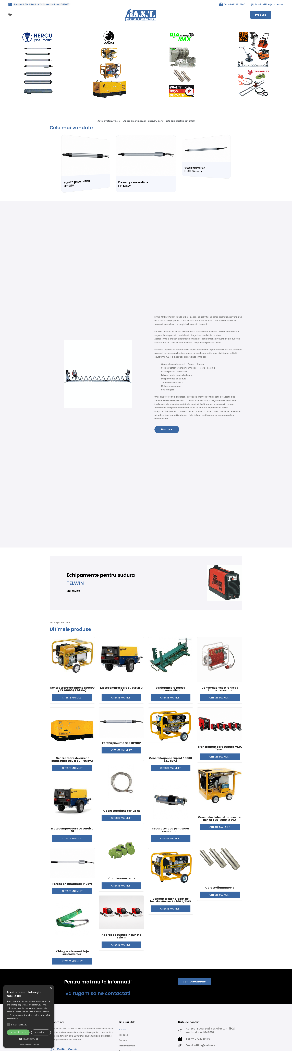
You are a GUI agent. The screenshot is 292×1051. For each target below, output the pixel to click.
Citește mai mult (72, 717)
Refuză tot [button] (41, 1032)
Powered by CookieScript (29, 1044)
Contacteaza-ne (194, 1001)
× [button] (51, 988)
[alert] (28, 1016)
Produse (260, 15)
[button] (29, 1039)
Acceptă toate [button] (18, 1032)
